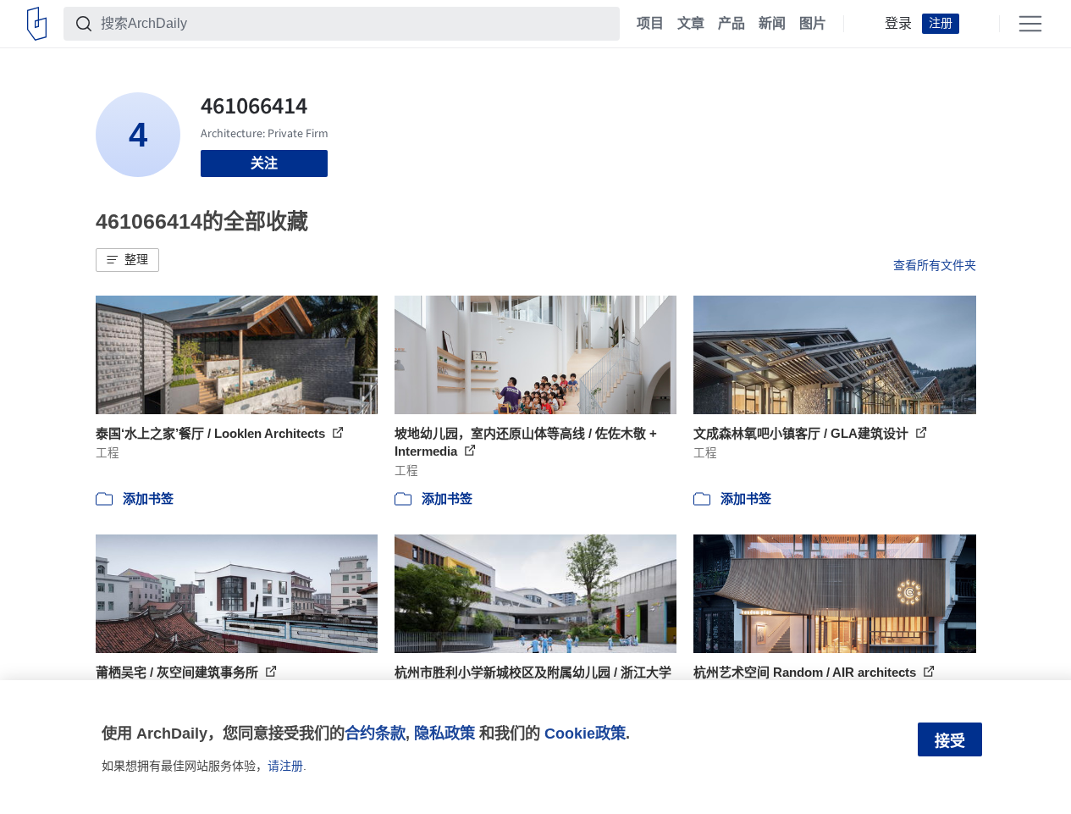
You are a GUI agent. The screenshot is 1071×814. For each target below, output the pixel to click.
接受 (950, 741)
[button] (127, 260)
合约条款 (375, 733)
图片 (812, 23)
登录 (898, 23)
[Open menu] (1030, 23)
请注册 (285, 765)
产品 (731, 23)
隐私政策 (444, 733)
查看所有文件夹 (934, 265)
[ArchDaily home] (37, 24)
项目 (650, 23)
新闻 (772, 23)
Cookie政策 (585, 733)
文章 (690, 23)
